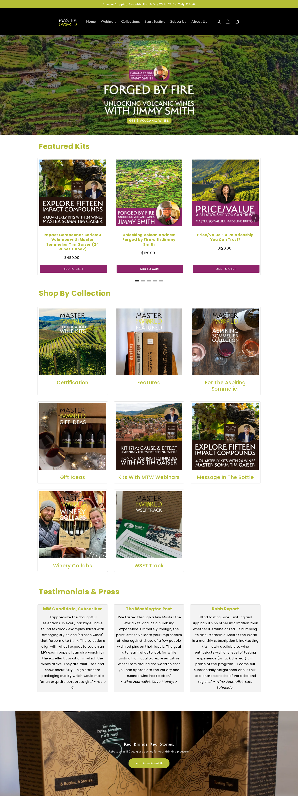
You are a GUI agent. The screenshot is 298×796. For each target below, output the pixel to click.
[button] (218, 21)
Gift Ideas (72, 477)
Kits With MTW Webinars (149, 477)
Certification (73, 382)
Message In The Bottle (225, 477)
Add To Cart (73, 269)
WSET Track (149, 565)
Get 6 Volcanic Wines (149, 120)
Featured (149, 382)
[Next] (290, 85)
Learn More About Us (149, 763)
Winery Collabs (72, 565)
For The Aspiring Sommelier (225, 385)
